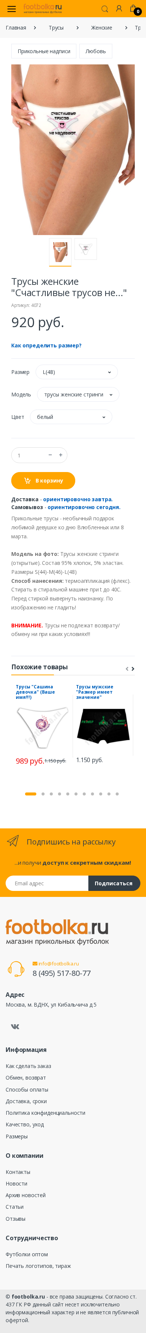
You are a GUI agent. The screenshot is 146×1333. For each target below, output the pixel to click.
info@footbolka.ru (58, 963)
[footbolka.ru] (43, 8)
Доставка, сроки (26, 1101)
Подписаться (114, 883)
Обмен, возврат (26, 1077)
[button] (105, 8)
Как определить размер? (46, 345)
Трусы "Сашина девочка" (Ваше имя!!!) (35, 692)
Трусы (56, 27)
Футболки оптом (27, 1254)
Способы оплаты (27, 1089)
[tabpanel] (43, 726)
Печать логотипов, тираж (38, 1265)
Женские (101, 27)
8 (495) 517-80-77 (62, 973)
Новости (16, 1183)
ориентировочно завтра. (78, 499)
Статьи (15, 1206)
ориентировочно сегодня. (84, 507)
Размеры (17, 1136)
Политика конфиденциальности (45, 1112)
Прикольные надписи (44, 51)
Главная (16, 27)
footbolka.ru (28, 1296)
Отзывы (15, 1218)
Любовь (96, 51)
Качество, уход (25, 1124)
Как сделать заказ (28, 1065)
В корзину (48, 480)
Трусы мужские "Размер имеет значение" (94, 692)
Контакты (18, 1171)
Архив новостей (26, 1195)
